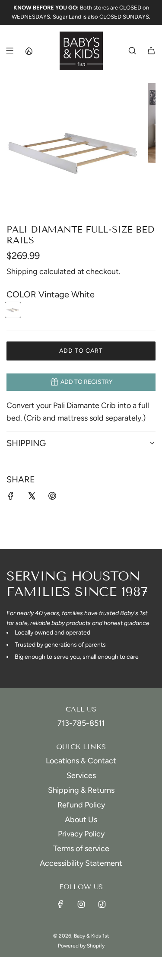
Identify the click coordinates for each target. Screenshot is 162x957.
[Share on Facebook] (10, 497)
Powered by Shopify (81, 946)
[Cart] (151, 50)
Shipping (22, 271)
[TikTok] (101, 904)
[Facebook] (60, 904)
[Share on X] (31, 497)
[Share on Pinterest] (52, 497)
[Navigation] (9, 50)
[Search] (132, 50)
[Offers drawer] (28, 50)
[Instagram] (81, 904)
